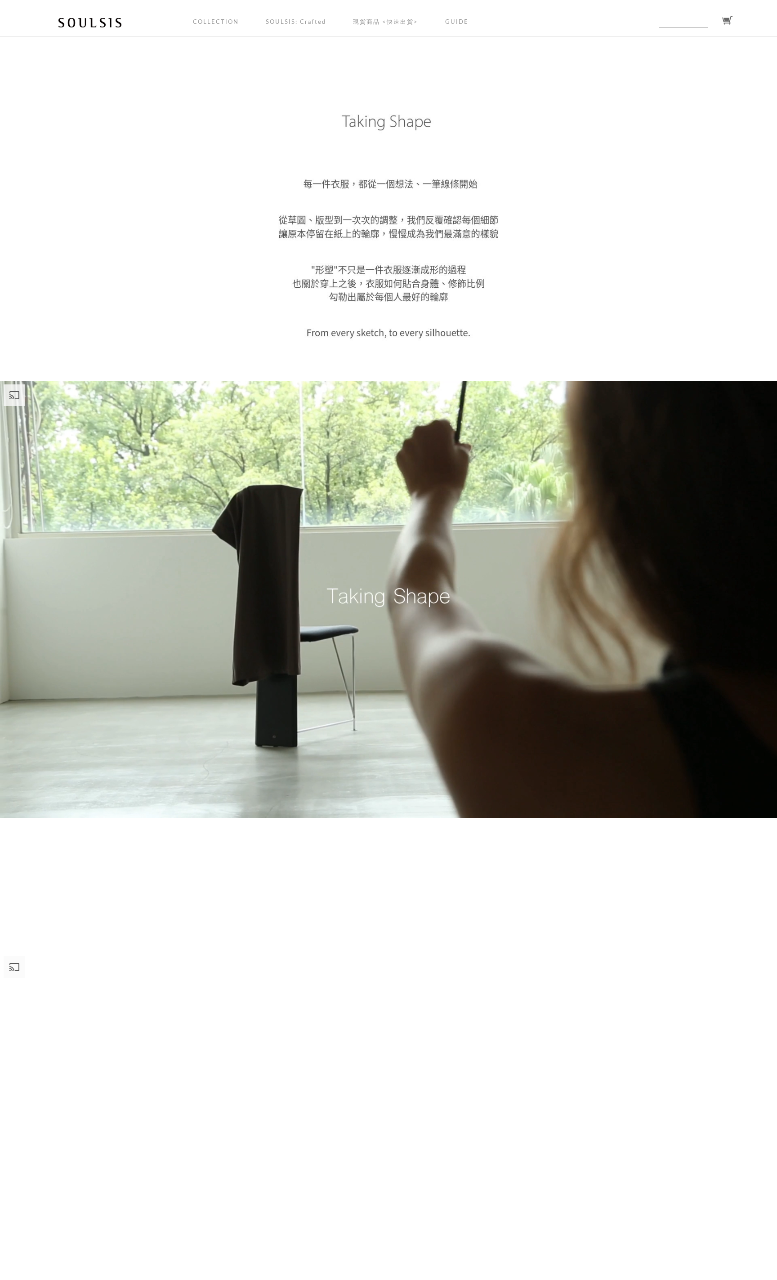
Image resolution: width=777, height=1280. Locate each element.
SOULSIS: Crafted (296, 22)
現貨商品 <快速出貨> (385, 22)
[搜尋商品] (713, 20)
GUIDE (457, 22)
